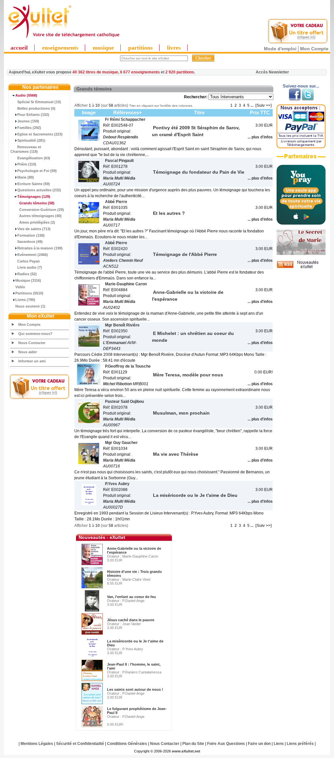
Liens (279, 743)
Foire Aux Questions (226, 743)
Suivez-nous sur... (301, 86)
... (251, 105)
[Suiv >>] (263, 105)
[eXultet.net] (63, 38)
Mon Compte (314, 48)
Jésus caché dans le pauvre (130, 620)
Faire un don (259, 743)
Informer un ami (32, 361)
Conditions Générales (127, 743)
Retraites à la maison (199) (40, 248)
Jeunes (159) (28, 121)
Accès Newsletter (272, 72)
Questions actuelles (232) (39, 190)
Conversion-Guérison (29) (41, 210)
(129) (33, 196)
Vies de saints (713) (34, 229)
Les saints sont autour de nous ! (135, 689)
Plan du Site (193, 743)
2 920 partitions (179, 72)
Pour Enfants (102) (33, 115)
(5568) (26, 95)
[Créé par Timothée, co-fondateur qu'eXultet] (301, 223)
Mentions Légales (37, 743)
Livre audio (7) (29, 267)
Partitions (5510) (29, 293)
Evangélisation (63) (33, 158)
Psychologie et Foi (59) (37, 171)
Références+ (127, 112)
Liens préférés (300, 743)
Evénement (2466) (32, 255)
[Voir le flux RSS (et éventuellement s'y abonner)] (301, 268)
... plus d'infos (260, 137)
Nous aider (27, 352)
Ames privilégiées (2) (37, 222)
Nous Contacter (31, 343)
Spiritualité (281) (31, 140)
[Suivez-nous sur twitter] (308, 99)
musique (103, 47)
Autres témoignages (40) (40, 216)
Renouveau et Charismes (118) (25, 149)
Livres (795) (25, 300)
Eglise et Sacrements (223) (40, 134)
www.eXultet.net (186, 751)
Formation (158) (31, 235)
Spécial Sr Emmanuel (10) (39, 102)
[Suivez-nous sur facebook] (295, 99)
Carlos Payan (28, 261)
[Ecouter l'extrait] (301, 158)
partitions (140, 47)
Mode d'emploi (280, 48)
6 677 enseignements (140, 72)
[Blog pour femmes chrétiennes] (301, 253)
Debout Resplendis (120, 137)
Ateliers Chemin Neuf (123, 260)
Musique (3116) (28, 280)
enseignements (60, 47)
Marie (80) (25, 177)
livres (174, 47)
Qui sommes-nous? (35, 334)
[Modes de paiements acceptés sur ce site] (301, 147)
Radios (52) (27, 274)
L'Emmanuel (114, 342)
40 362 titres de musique (95, 72)
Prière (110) (26, 164)
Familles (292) (29, 128)
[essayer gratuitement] (297, 43)
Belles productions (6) (36, 108)
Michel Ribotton (117, 384)
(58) (36, 203)
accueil (19, 47)
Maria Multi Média (119, 178)
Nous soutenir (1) (30, 306)
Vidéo (20, 287)
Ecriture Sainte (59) (33, 184)
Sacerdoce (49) (30, 242)
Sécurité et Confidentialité (80, 743)
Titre (199, 112)
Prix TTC (260, 112)
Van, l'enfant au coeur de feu (131, 597)
